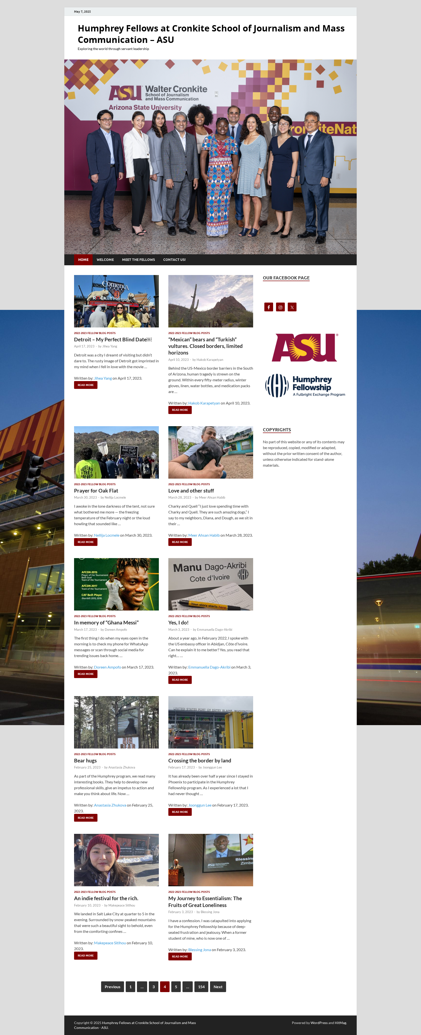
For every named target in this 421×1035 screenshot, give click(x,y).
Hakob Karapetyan (210, 360)
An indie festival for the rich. (106, 898)
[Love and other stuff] (210, 452)
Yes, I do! (178, 622)
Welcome (105, 260)
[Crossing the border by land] (210, 722)
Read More (84, 384)
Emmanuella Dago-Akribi (214, 629)
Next (218, 986)
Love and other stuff (191, 490)
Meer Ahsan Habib (212, 497)
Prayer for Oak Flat (96, 490)
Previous (112, 986)
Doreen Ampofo (116, 629)
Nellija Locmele (115, 497)
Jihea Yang (109, 346)
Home (83, 260)
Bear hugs (85, 760)
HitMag (340, 1023)
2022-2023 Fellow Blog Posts (94, 333)
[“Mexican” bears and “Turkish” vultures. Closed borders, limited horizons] (210, 301)
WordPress (319, 1023)
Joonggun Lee (212, 767)
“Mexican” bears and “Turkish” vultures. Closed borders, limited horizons (205, 346)
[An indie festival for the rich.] (116, 860)
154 (201, 986)
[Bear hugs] (116, 722)
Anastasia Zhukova (121, 767)
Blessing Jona (210, 912)
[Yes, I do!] (210, 584)
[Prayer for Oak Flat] (116, 452)
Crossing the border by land (199, 760)
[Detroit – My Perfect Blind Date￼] (116, 301)
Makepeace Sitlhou (121, 905)
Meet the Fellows (138, 260)
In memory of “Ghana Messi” (106, 622)
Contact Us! (174, 260)
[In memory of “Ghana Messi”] (116, 584)
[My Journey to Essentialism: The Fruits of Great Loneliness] (210, 860)
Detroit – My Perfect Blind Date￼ (113, 339)
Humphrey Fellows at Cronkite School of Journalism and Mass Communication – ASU (211, 34)
